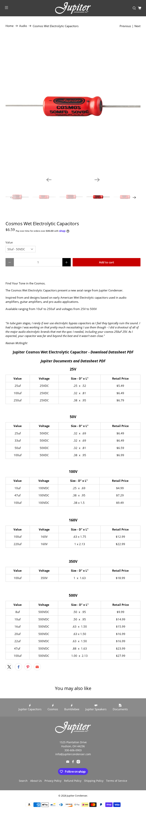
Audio (23, 25)
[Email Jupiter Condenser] (67, 762)
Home (9, 25)
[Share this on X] (9, 666)
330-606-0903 (73, 750)
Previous (125, 26)
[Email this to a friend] (37, 666)
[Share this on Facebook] (18, 666)
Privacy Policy (52, 780)
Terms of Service (116, 780)
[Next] (97, 180)
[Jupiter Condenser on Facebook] (73, 762)
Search (23, 780)
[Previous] (49, 180)
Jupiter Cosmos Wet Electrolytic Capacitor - (73, 352)
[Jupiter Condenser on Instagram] (78, 762)
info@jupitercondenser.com (73, 754)
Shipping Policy (93, 780)
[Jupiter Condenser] (73, 8)
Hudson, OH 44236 (73, 746)
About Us (36, 780)
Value (9, 242)
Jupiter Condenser (77, 795)
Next (137, 26)
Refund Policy (72, 780)
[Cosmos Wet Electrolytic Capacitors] (73, 106)
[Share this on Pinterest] (28, 666)
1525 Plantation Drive (73, 742)
